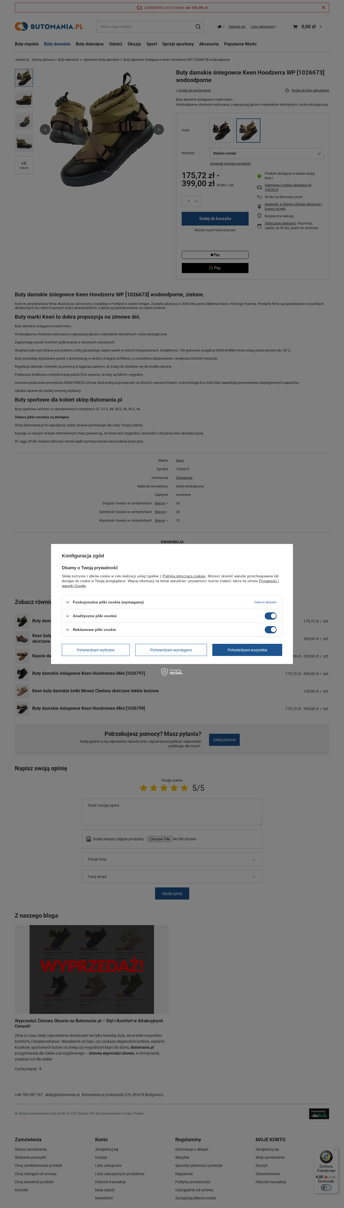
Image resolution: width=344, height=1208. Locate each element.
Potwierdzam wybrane (95, 650)
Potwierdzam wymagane (171, 650)
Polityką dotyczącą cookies (184, 576)
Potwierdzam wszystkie (247, 650)
